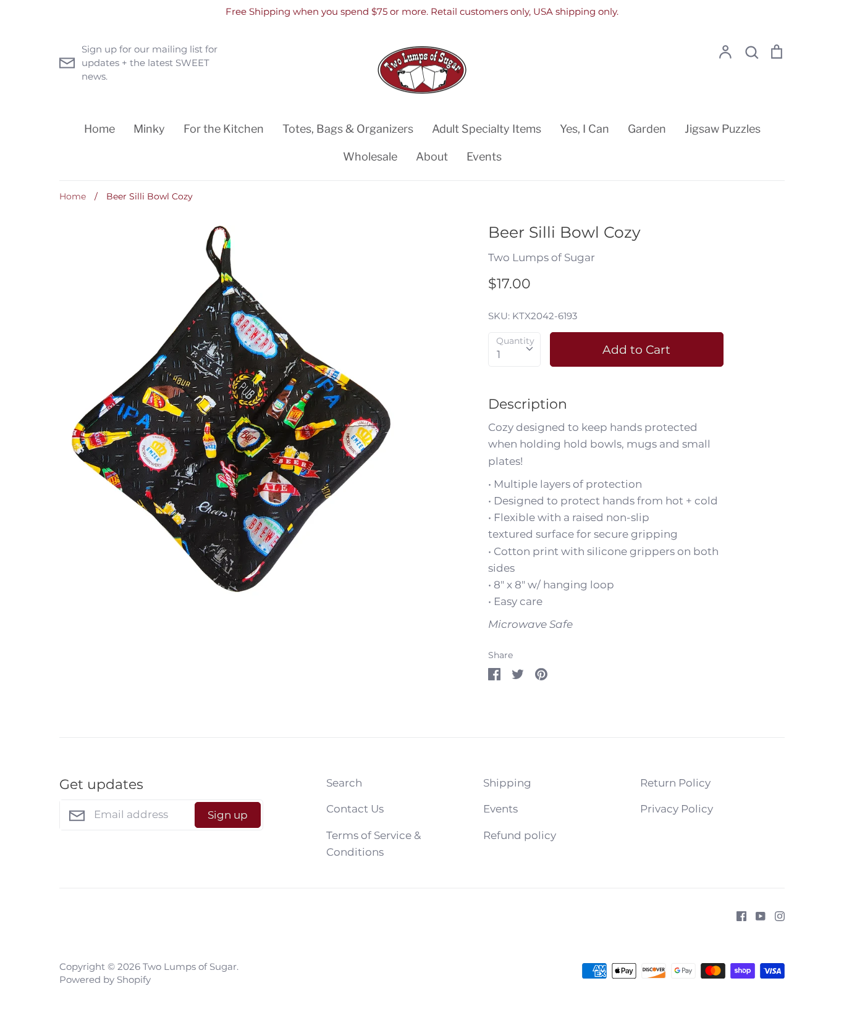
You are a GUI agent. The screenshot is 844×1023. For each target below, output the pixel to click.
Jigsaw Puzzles (723, 128)
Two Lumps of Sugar (541, 257)
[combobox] (514, 349)
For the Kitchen (224, 128)
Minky (149, 128)
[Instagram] (775, 915)
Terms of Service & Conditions (373, 843)
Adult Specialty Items (486, 128)
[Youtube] (756, 915)
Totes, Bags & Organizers (347, 128)
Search (344, 783)
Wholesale (370, 156)
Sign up (228, 815)
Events (484, 156)
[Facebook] (736, 915)
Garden (647, 128)
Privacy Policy (676, 809)
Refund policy (519, 835)
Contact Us (355, 809)
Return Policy (675, 783)
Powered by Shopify (105, 979)
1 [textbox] (498, 354)
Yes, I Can (584, 128)
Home (99, 128)
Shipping (507, 783)
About (432, 156)
